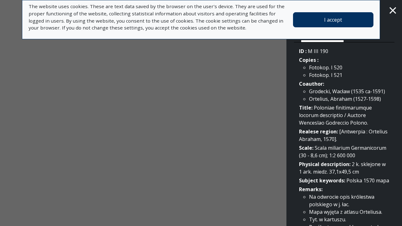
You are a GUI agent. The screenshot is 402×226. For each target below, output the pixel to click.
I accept (333, 19)
